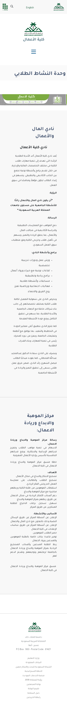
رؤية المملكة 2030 (33, 680)
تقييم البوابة (33, 689)
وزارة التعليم (33, 658)
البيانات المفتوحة (33, 663)
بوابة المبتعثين (33, 684)
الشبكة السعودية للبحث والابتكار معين (33, 667)
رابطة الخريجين (33, 697)
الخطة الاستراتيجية (33, 671)
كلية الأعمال (33, 40)
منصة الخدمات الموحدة (33, 676)
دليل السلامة (33, 693)
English (30, 8)
